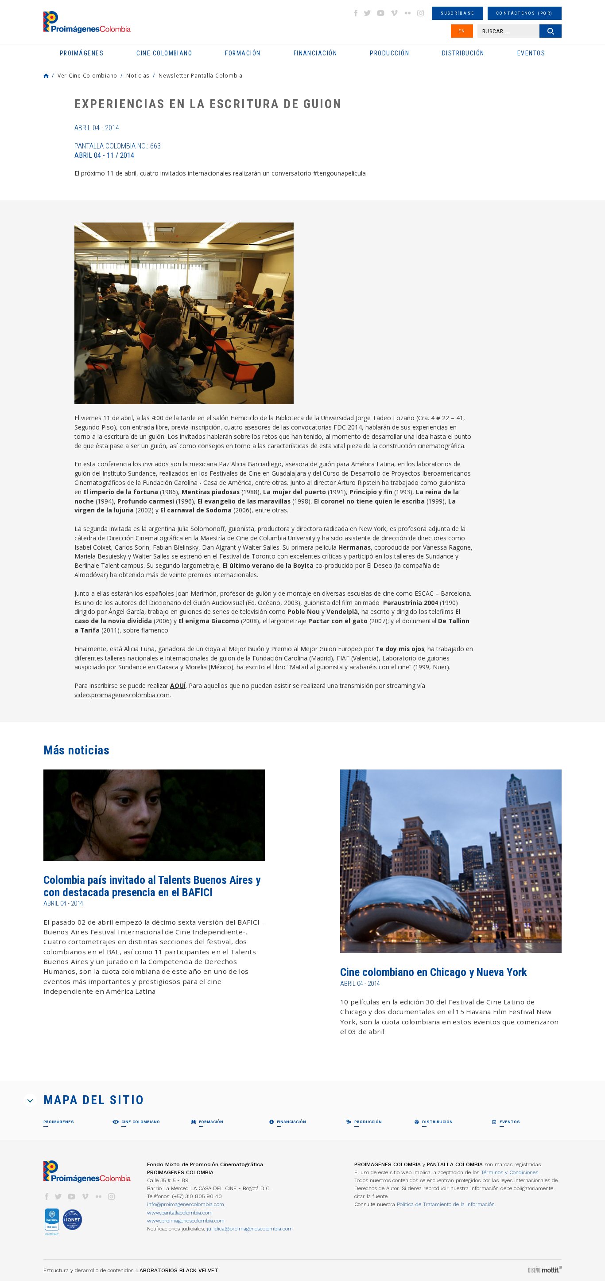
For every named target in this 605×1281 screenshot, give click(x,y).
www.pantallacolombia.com (180, 1213)
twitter (367, 13)
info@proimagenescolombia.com (185, 1204)
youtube (380, 13)
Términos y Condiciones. (510, 1172)
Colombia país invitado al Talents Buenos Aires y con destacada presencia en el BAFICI (151, 886)
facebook (356, 13)
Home (46, 76)
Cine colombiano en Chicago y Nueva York (433, 972)
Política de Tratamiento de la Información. (446, 1204)
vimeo (394, 13)
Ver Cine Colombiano (87, 75)
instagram (420, 13)
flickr (407, 13)
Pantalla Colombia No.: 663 (117, 151)
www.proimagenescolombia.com (186, 1221)
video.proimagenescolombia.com (122, 695)
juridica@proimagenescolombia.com (250, 1229)
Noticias (138, 75)
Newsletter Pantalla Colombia (201, 75)
